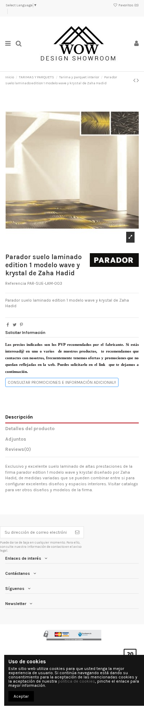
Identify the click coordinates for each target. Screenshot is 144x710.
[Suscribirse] (77, 532)
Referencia (15, 283)
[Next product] (138, 80)
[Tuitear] (14, 324)
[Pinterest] (21, 324)
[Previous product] (135, 80)
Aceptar (21, 696)
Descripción (19, 417)
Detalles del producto (30, 428)
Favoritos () (128, 5)
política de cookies (76, 681)
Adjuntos (15, 439)
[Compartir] (8, 324)
